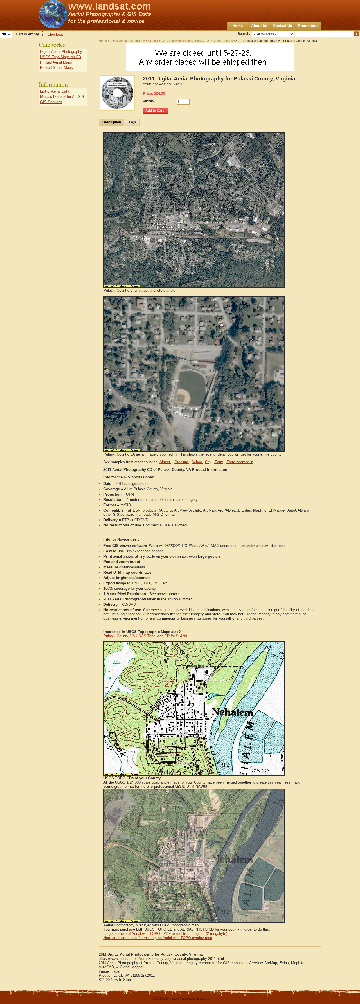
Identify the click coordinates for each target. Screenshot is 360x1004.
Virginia (153, 40)
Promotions (308, 26)
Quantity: (149, 100)
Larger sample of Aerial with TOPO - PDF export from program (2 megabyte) (165, 933)
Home (238, 26)
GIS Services (51, 102)
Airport (165, 462)
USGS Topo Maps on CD (60, 57)
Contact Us (282, 26)
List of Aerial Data (54, 91)
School (197, 462)
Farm (218, 462)
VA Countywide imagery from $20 (183, 40)
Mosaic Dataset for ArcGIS (62, 96)
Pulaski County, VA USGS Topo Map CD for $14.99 (145, 636)
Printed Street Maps (56, 68)
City (208, 462)
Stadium (181, 462)
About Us (259, 26)
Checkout (55, 34)
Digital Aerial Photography (127, 40)
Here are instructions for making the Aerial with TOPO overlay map (158, 938)
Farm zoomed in (239, 462)
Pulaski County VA (222, 40)
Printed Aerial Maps (56, 62)
